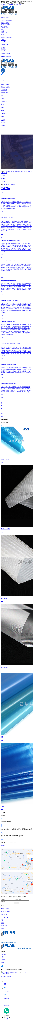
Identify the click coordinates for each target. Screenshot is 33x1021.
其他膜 (2, 34)
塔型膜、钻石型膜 (5, 24)
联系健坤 (6, 56)
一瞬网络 (9, 976)
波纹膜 (5, 173)
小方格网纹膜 (4, 28)
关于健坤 (10, 4)
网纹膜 (20, 171)
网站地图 (3, 4)
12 (1, 408)
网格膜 (16, 171)
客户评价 (3, 41)
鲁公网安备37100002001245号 (10, 972)
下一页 (2, 413)
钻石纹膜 (28, 171)
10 (1, 403)
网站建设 (3, 976)
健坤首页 (5, 17)
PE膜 (13, 171)
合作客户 (6, 37)
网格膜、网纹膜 (5, 23)
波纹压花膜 (4, 26)
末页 (2, 416)
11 (1, 405)
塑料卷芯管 (4, 32)
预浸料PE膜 (9, 171)
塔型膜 (24, 171)
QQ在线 (6, 1019)
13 (1, 410)
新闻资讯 (5, 44)
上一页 (2, 397)
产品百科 (3, 50)
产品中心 (6, 20)
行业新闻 (3, 49)
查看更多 (3, 845)
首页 (2, 394)
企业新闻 (3, 47)
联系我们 (18, 4)
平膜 (2, 29)
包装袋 (2, 31)
